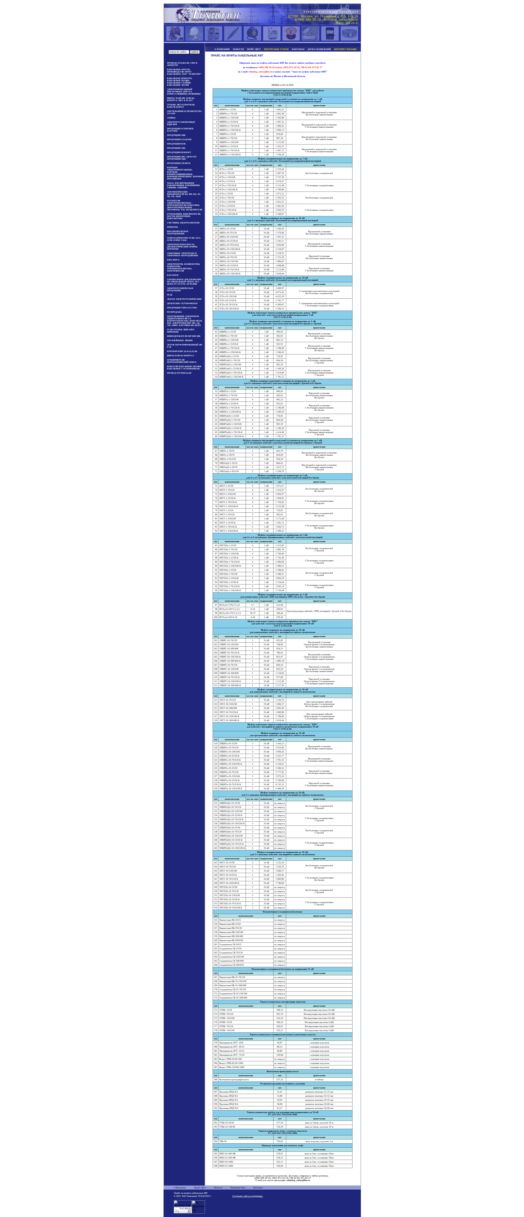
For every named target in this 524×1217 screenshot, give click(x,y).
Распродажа (174, 312)
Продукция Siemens (179, 163)
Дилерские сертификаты (182, 303)
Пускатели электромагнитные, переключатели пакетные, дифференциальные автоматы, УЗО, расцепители (184, 205)
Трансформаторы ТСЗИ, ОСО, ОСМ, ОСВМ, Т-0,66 (184, 239)
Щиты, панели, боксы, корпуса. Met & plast (181, 99)
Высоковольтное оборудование (178, 232)
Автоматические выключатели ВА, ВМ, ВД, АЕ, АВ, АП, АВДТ (184, 194)
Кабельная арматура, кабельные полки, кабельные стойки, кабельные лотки (179, 81)
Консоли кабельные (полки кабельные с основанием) (184, 367)
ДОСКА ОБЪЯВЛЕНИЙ (319, 49)
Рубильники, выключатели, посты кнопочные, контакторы (184, 216)
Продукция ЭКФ (176, 148)
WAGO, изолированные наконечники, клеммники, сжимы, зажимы (183, 185)
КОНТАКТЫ (298, 49)
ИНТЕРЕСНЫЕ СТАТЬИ (276, 49)
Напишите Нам (237, 1187)
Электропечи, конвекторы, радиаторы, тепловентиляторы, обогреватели (183, 267)
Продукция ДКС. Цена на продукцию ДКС (181, 158)
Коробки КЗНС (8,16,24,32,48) (182, 351)
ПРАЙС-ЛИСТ (254, 49)
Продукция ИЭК (176, 144)
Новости (218, 1187)
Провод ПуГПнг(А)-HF (179, 373)
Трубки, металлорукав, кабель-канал (181, 106)
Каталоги (172, 275)
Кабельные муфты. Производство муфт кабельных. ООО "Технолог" (184, 71)
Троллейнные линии (180, 340)
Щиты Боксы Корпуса (180, 355)
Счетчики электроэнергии (183, 223)
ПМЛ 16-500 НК (227, 1154)
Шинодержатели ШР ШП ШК (183, 336)
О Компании (180, 1187)
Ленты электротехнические (184, 299)
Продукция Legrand (179, 139)
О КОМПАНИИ (222, 49)
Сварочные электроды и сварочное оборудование (182, 254)
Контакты (258, 1187)
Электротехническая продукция (180, 289)
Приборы (172, 227)
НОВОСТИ (238, 49)
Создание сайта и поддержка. (247, 1196)
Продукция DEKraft (179, 152)
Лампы (171, 118)
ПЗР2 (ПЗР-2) (173, 260)
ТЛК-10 (223, 1141)
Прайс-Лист (200, 1187)
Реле (170, 295)
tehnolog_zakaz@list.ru (298, 1180)
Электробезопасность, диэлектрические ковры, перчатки (182, 246)
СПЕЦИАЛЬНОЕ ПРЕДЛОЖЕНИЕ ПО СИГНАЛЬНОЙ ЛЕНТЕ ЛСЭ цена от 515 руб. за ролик (184, 281)
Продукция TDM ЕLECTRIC (182, 308)
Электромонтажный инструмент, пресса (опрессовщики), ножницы (184, 91)
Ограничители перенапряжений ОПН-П (181, 361)
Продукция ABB (176, 135)
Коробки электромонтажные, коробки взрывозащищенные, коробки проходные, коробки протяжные (185, 173)
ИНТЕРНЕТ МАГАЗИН (345, 49)
